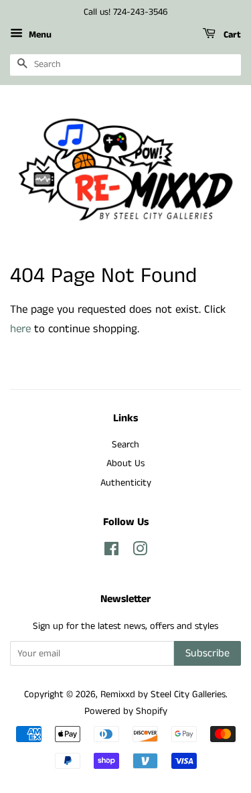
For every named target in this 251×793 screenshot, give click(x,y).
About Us (125, 463)
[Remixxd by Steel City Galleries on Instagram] (140, 552)
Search (125, 444)
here (20, 329)
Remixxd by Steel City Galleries (163, 694)
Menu (39, 35)
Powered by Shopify (125, 711)
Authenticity (125, 483)
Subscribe (207, 653)
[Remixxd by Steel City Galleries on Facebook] (111, 552)
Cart (231, 35)
